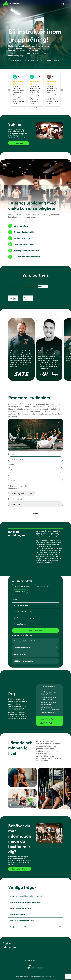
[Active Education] (21, 3)
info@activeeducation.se (35, 968)
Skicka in (35, 513)
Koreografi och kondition (22, 647)
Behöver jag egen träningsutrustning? (22, 920)
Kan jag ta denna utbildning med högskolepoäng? (26, 896)
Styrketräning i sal (20, 654)
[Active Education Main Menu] (62, 3)
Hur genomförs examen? (18, 914)
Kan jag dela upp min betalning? (20, 908)
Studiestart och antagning (25, 618)
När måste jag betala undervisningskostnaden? (25, 902)
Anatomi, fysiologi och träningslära (25, 641)
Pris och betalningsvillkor (25, 612)
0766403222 (30, 965)
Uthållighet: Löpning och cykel (23, 661)
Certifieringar (21, 624)
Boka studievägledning (19, 869)
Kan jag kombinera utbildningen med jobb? (24, 927)
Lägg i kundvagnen (35, 630)
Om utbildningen (22, 605)
